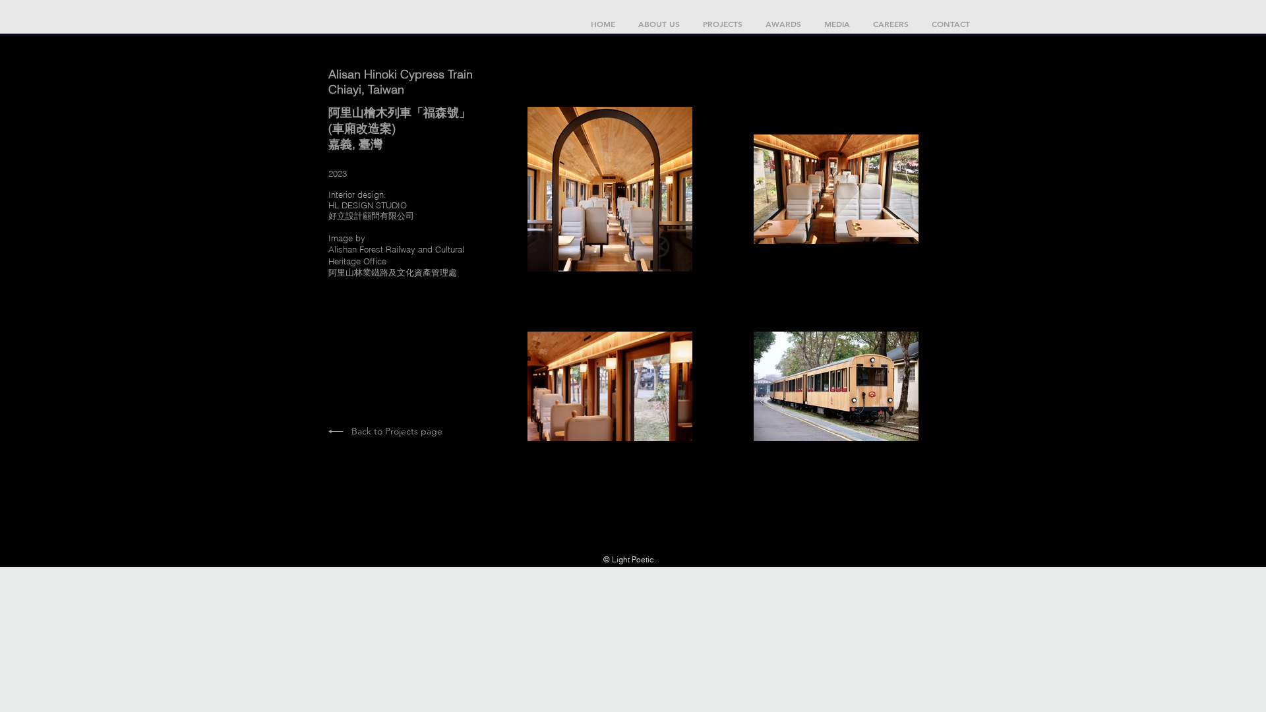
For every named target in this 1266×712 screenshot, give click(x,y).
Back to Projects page (396, 431)
